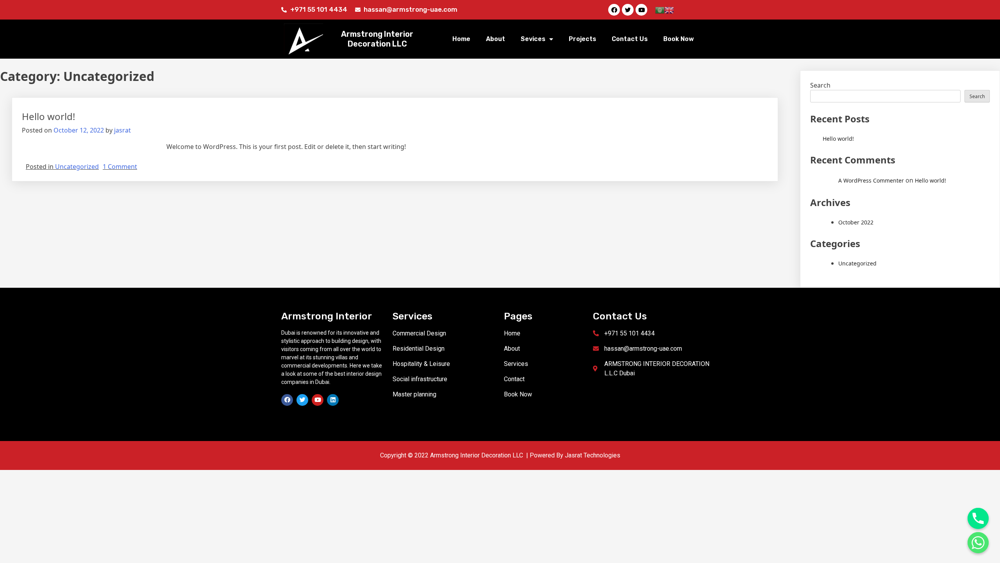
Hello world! (48, 116)
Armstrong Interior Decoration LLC (377, 38)
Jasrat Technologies (592, 455)
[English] (669, 9)
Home (461, 39)
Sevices (533, 39)
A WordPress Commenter (871, 180)
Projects (582, 39)
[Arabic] (659, 9)
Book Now (678, 39)
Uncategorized (77, 166)
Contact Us (630, 39)
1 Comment (120, 166)
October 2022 (855, 222)
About (495, 39)
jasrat (122, 130)
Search (820, 85)
